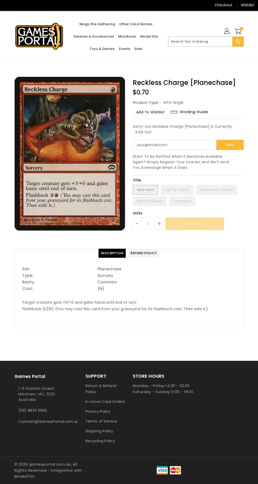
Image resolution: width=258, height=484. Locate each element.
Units (138, 213)
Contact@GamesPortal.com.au (40, 421)
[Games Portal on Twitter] (17, 5)
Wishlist (247, 5)
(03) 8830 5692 (32, 410)
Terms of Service (101, 421)
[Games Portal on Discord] (26, 5)
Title (137, 180)
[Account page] (227, 31)
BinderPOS (24, 476)
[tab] (112, 253)
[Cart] (239, 31)
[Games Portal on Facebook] (8, 5)
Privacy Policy (97, 411)
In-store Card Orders (105, 401)
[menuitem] (97, 24)
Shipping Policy (99, 431)
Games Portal (29, 376)
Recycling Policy (100, 440)
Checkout (223, 5)
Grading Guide (194, 111)
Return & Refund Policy (100, 388)
